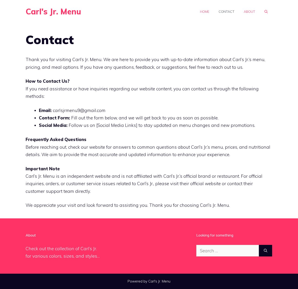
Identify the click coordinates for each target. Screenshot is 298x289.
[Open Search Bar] (266, 12)
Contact (226, 12)
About (249, 12)
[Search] (265, 251)
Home (204, 12)
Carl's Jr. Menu (53, 11)
